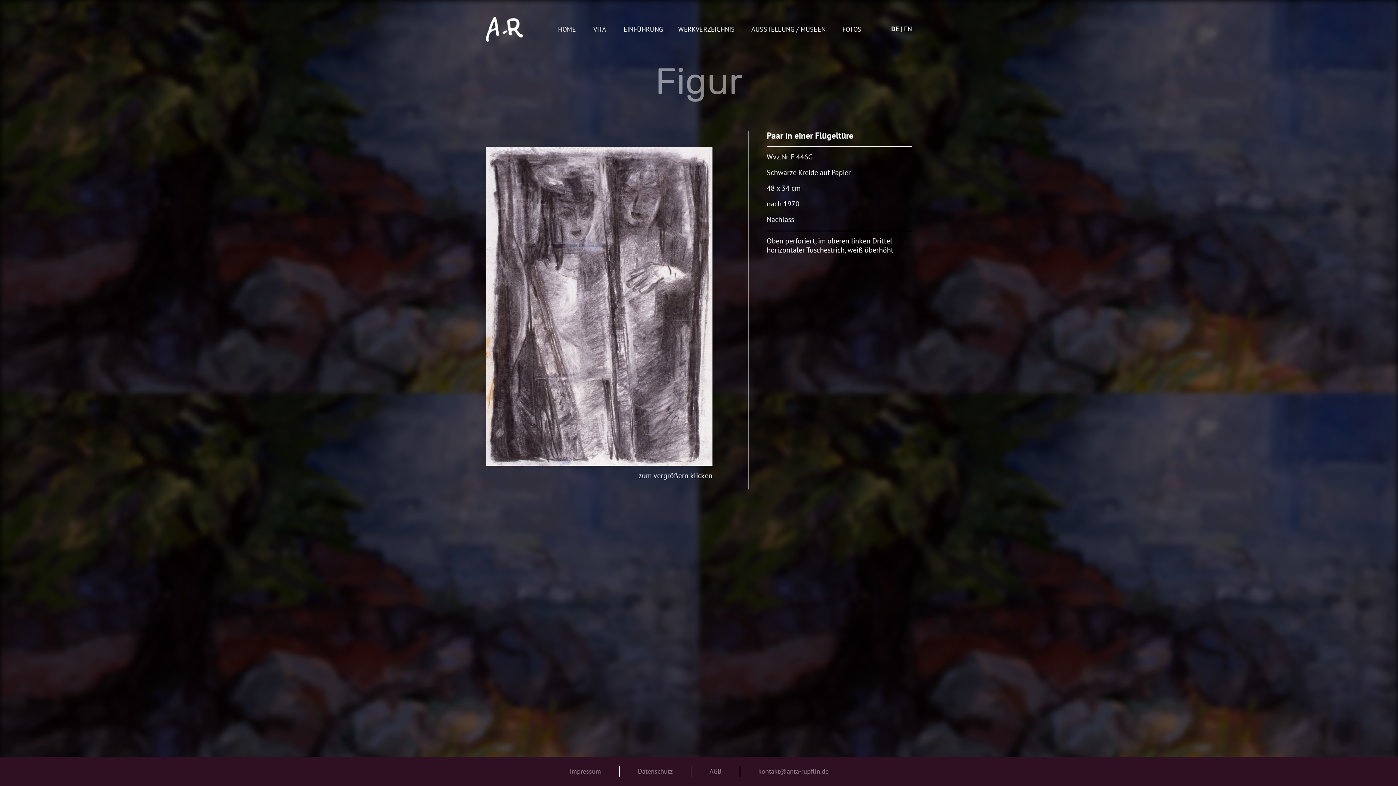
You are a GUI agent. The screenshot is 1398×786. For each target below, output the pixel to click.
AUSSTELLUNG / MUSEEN (788, 29)
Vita (600, 29)
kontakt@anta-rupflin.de (793, 771)
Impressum (585, 771)
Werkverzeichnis (706, 29)
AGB (716, 771)
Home (567, 29)
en (908, 29)
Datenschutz (655, 771)
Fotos (851, 29)
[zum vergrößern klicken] (599, 306)
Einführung (643, 29)
